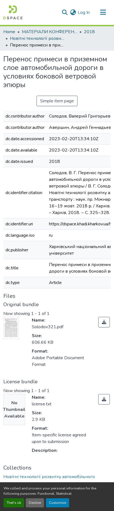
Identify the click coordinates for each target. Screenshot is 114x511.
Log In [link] (84, 12)
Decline (35, 502)
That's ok (14, 502)
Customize (57, 502)
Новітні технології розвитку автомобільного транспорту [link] (37, 38)
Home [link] (9, 32)
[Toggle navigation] (103, 12)
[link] (104, 322)
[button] (12, 12)
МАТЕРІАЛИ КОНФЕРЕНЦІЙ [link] (49, 32)
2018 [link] (89, 32)
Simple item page (57, 101)
